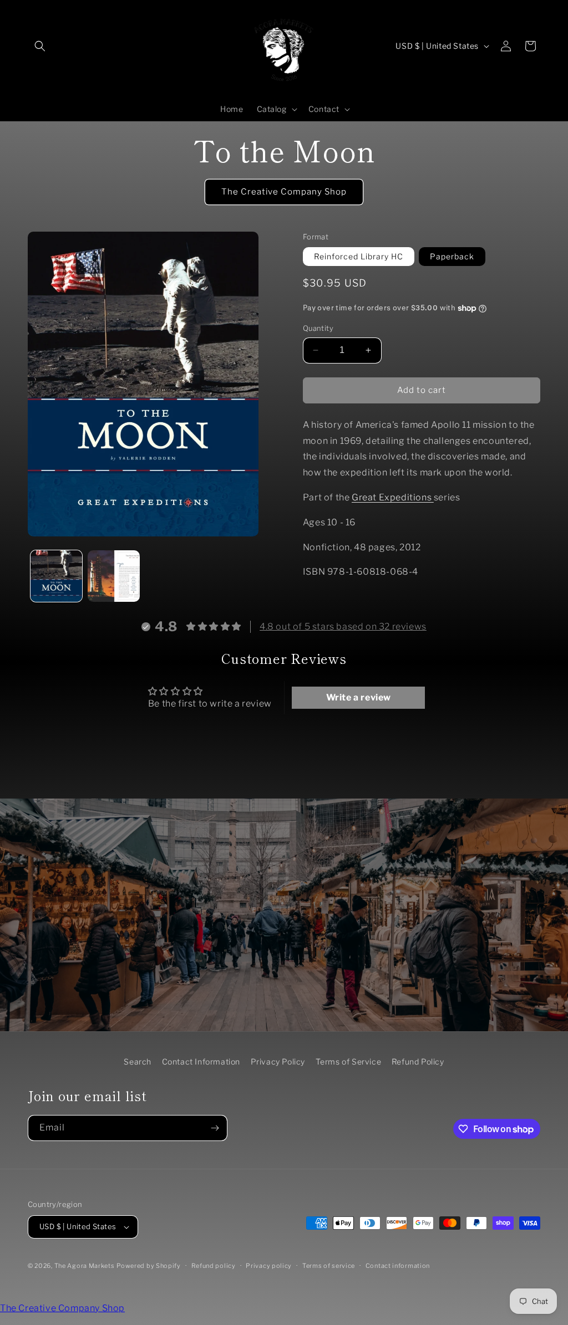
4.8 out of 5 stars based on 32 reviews (343, 626)
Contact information (398, 1266)
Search (137, 1061)
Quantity (318, 328)
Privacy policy (269, 1266)
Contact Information (201, 1061)
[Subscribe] (214, 1128)
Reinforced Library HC (358, 256)
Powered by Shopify (148, 1266)
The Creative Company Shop (284, 192)
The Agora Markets (84, 1266)
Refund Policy (418, 1061)
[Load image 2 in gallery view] (113, 576)
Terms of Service (349, 1061)
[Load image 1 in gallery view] (56, 576)
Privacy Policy (278, 1061)
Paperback (452, 256)
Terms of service (328, 1266)
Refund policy (213, 1266)
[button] (40, 46)
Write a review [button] (358, 697)
